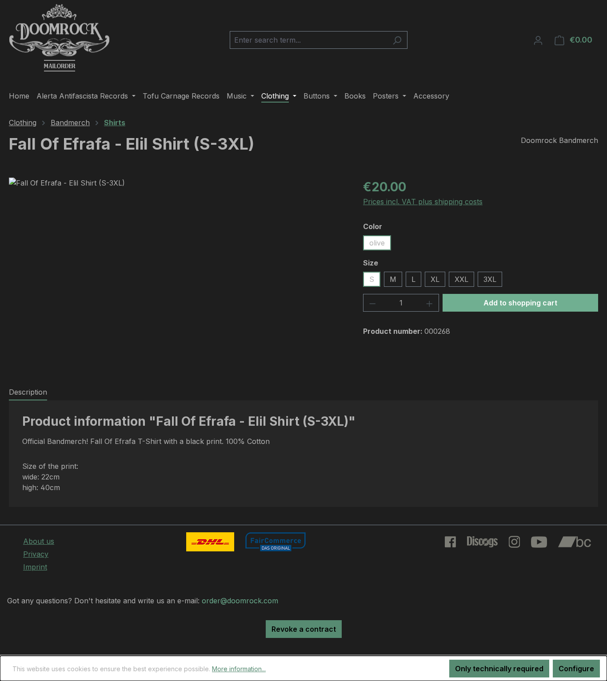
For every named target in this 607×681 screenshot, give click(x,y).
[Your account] (538, 40)
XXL (461, 279)
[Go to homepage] (59, 38)
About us (38, 541)
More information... (239, 669)
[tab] (28, 392)
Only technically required (499, 668)
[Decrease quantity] (372, 303)
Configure (576, 668)
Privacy (35, 554)
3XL (489, 279)
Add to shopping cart (520, 302)
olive (377, 242)
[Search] (397, 40)
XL (435, 279)
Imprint (35, 566)
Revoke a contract (304, 629)
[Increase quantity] (429, 303)
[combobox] (308, 40)
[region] (177, 273)
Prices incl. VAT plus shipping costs (423, 201)
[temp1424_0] (177, 273)
